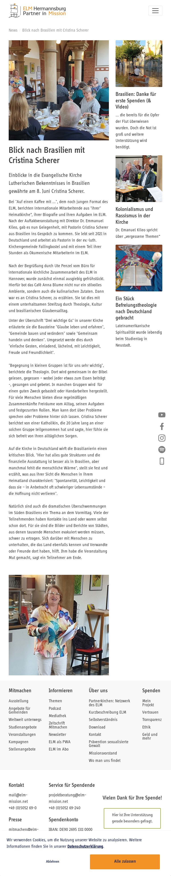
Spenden (151, 691)
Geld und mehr (149, 737)
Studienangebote (23, 727)
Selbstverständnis (103, 720)
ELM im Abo (59, 749)
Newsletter (57, 735)
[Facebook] (161, 426)
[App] (161, 461)
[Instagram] (161, 438)
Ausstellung (18, 701)
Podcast (55, 709)
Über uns (98, 691)
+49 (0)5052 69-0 (23, 808)
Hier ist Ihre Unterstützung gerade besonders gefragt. (132, 818)
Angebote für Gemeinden (19, 711)
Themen (55, 701)
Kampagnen (18, 742)
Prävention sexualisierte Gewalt (108, 744)
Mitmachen (20, 691)
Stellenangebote (22, 749)
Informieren (61, 691)
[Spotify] (161, 449)
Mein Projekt (148, 703)
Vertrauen (150, 713)
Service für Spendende (72, 785)
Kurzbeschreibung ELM (107, 713)
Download (97, 727)
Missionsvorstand (103, 753)
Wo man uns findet (104, 761)
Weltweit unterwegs (25, 720)
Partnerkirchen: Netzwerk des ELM (109, 703)
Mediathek (57, 716)
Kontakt (95, 735)
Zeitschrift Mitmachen (58, 725)
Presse (15, 820)
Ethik (146, 727)
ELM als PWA (60, 742)
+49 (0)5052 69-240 (64, 808)
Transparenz (152, 720)
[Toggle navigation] (155, 11)
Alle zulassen (125, 862)
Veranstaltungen (22, 735)
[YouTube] (161, 414)
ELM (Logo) (37, 11)
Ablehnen (52, 862)
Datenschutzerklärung (85, 847)
